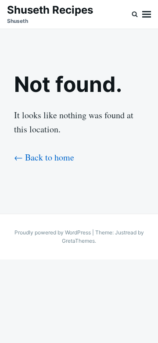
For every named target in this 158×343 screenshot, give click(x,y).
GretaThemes (78, 240)
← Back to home (44, 157)
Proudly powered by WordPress (53, 232)
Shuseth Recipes (50, 10)
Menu (146, 14)
